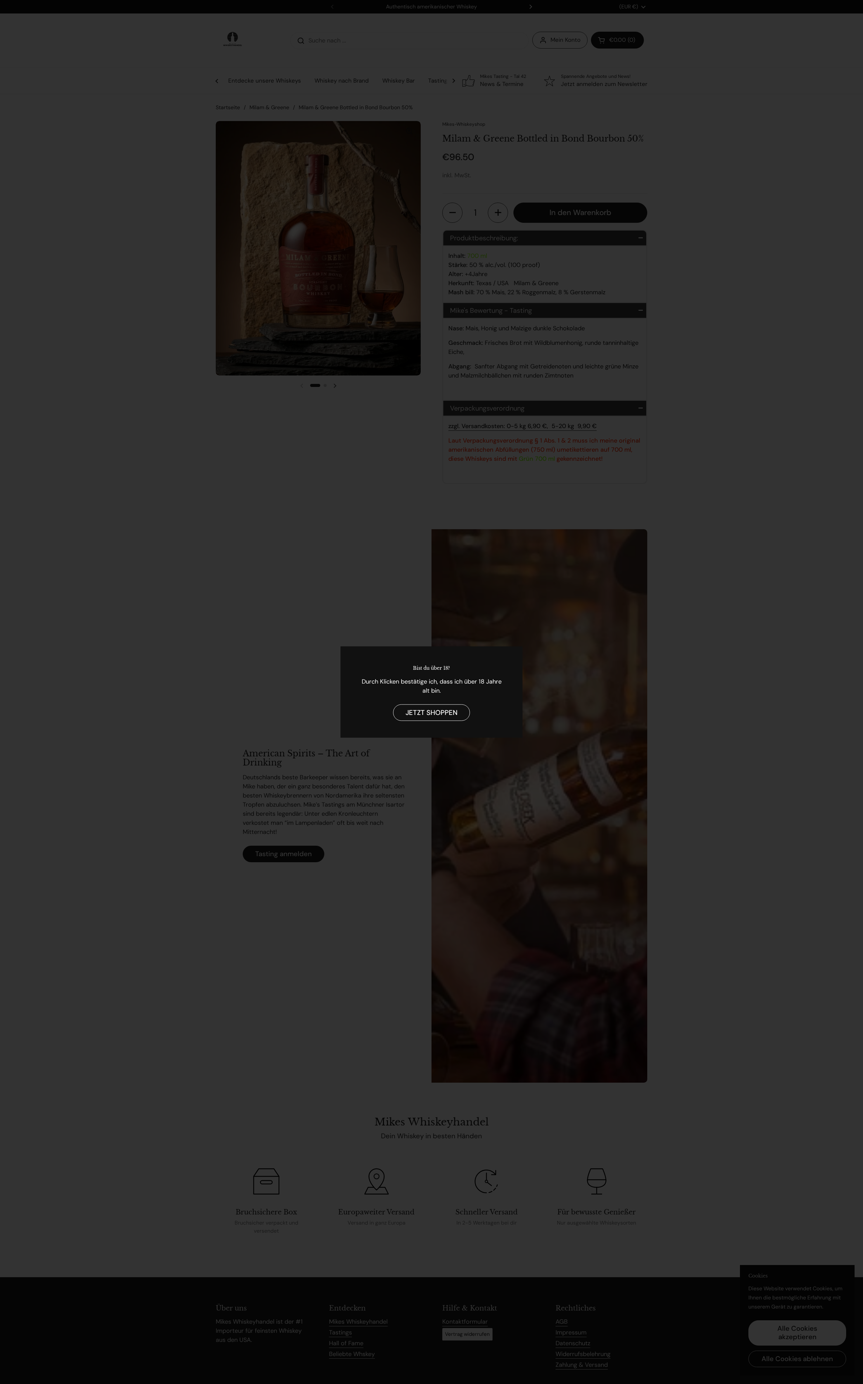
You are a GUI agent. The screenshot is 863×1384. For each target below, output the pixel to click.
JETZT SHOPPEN (431, 712)
